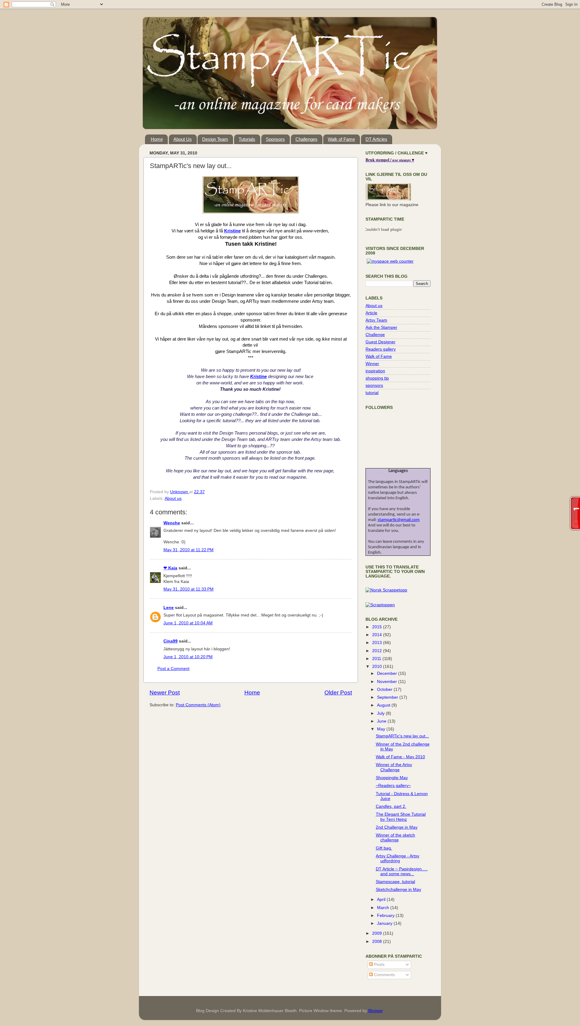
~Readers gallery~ (393, 785)
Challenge (375, 334)
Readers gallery (381, 349)
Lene (168, 607)
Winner (372, 363)
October (385, 689)
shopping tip (377, 378)
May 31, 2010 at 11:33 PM (188, 589)
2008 (377, 941)
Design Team (215, 139)
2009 (377, 933)
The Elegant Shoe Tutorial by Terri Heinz (401, 816)
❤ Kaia (170, 568)
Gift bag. (384, 848)
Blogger (375, 1010)
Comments (384, 975)
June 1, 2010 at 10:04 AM (188, 623)
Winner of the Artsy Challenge (394, 767)
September (388, 697)
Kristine (232, 230)
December (387, 673)
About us (173, 498)
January (385, 923)
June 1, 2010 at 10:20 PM (188, 657)
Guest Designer (380, 342)
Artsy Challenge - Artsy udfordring (397, 858)
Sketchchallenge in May (398, 889)
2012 (377, 651)
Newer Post (165, 692)
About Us (182, 139)
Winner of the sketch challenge (395, 837)
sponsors (374, 385)
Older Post (338, 692)
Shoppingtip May (392, 777)
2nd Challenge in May (396, 827)
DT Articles (376, 139)
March (383, 907)
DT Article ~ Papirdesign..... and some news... (402, 871)
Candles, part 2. (391, 806)
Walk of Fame (341, 139)
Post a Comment (173, 668)
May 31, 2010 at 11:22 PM (188, 550)
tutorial (372, 392)
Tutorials (247, 139)
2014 (377, 635)
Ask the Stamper (381, 327)
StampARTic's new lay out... (402, 736)
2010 (377, 666)
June (382, 721)
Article (371, 313)
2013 (377, 642)
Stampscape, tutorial (395, 881)
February (386, 915)
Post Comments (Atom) (198, 705)
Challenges (306, 139)
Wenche (171, 523)
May (381, 729)
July (381, 713)
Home (157, 139)
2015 (377, 627)
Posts (379, 964)
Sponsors (275, 139)
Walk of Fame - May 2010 (400, 757)
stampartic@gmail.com (399, 520)
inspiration (375, 371)
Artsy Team (376, 320)
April (382, 899)
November (387, 681)
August (384, 705)
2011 (377, 658)
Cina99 (170, 641)
